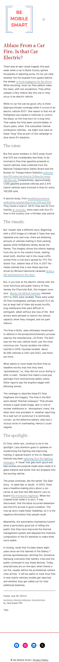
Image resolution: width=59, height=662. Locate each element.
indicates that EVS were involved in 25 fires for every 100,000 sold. (28, 176)
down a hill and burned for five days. (28, 272)
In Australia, (19, 209)
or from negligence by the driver (34, 81)
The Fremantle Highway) (24, 495)
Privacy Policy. (41, 660)
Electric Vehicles (22, 599)
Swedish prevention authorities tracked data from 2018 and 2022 (27, 200)
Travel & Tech (38, 599)
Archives (7, 599)
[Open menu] (43, 19)
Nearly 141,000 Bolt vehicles (25, 293)
